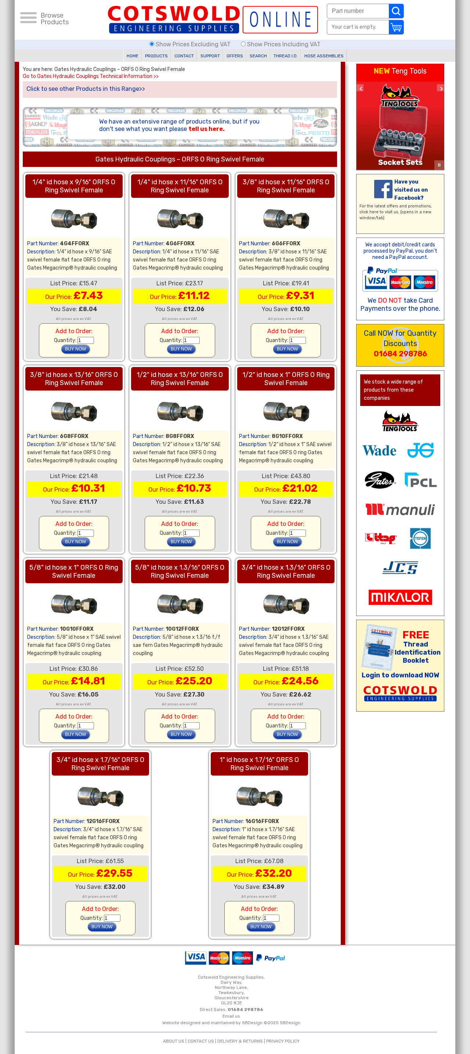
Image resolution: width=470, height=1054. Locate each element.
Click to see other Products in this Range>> (85, 88)
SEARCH (258, 55)
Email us (231, 1016)
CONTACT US (201, 1041)
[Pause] (439, 165)
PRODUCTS (156, 55)
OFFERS (235, 55)
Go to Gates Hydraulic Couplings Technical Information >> (91, 76)
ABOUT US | (175, 1041)
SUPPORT (210, 55)
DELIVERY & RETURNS (240, 1041)
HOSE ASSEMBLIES (324, 55)
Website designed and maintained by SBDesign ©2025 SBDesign (231, 1022)
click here (369, 212)
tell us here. (206, 128)
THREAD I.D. (286, 55)
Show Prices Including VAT (283, 44)
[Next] (440, 87)
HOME (132, 55)
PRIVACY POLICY (283, 1041)
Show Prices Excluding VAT (193, 44)
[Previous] (360, 87)
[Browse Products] (28, 18)
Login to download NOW (400, 675)
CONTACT (184, 55)
